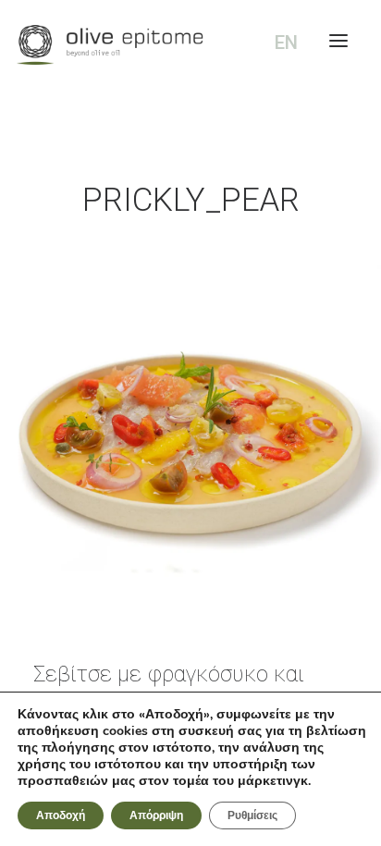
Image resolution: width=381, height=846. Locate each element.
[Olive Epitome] (190, 45)
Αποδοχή (60, 815)
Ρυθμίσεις (252, 815)
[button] (190, 438)
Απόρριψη (156, 815)
